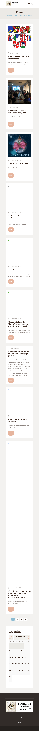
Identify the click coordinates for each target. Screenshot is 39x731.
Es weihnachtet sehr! (17, 270)
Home (9, 15)
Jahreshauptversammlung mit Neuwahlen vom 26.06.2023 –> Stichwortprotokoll (19, 594)
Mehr (10, 70)
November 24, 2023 (15, 416)
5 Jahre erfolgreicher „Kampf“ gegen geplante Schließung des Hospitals (19, 324)
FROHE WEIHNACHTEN (19, 164)
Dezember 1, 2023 (15, 348)
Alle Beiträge (20, 15)
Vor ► (29, 637)
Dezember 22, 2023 (15, 212)
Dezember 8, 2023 (15, 319)
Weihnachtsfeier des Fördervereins (17, 217)
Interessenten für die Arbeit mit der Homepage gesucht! (19, 354)
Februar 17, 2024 (14, 53)
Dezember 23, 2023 (15, 160)
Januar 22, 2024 (14, 107)
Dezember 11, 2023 (15, 266)
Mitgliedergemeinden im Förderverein (19, 58)
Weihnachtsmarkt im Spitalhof (17, 421)
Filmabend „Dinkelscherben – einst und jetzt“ (19, 112)
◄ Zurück (11, 637)
